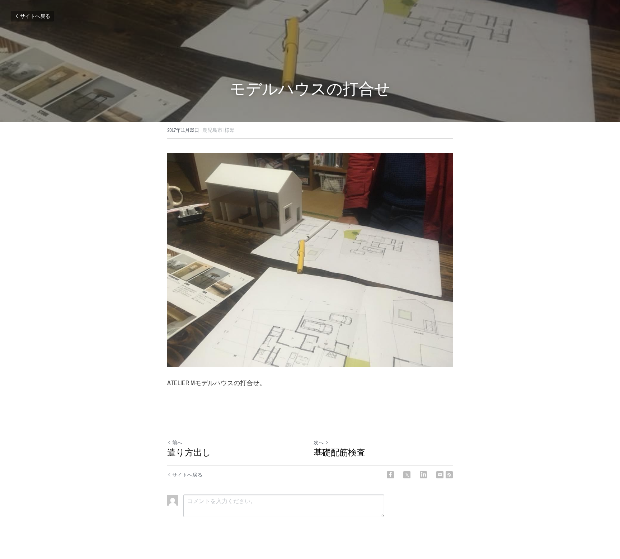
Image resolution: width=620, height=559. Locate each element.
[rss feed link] (449, 474)
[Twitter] (406, 474)
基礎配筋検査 (339, 452)
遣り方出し (189, 452)
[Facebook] (390, 474)
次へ (319, 442)
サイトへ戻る (35, 16)
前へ (177, 442)
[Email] (439, 474)
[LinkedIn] (423, 474)
